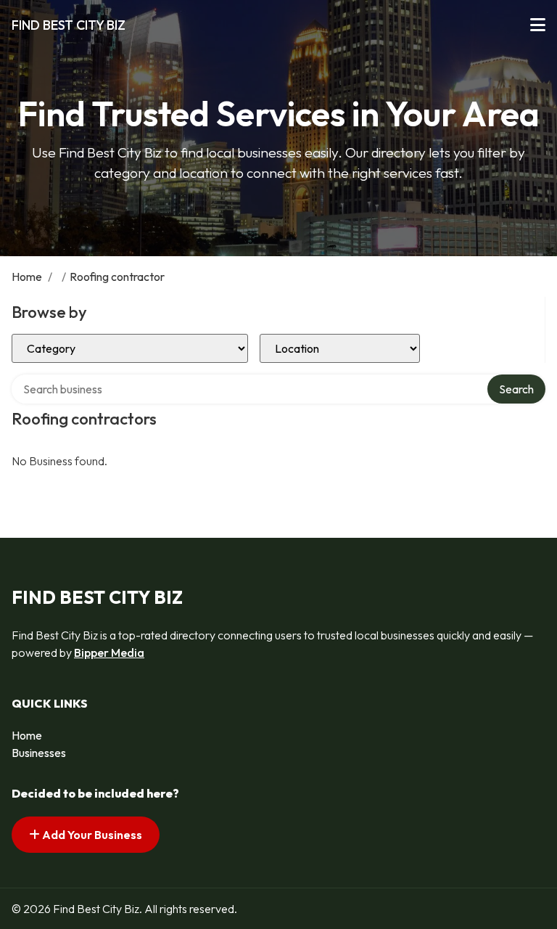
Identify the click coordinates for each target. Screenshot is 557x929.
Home (27, 276)
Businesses (39, 752)
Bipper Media (109, 652)
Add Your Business (91, 834)
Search (516, 389)
